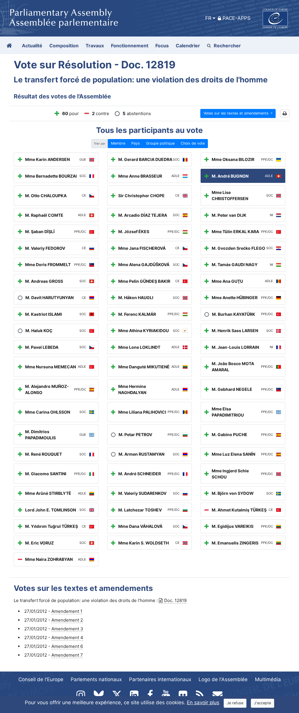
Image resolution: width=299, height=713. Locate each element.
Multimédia (268, 679)
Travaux (95, 45)
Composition (64, 45)
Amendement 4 (67, 637)
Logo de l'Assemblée (223, 679)
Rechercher (227, 45)
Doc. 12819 (175, 600)
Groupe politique (160, 143)
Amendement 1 (66, 611)
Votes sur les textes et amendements (237, 113)
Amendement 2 (67, 620)
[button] (285, 113)
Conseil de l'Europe (40, 679)
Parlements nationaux (96, 679)
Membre (118, 143)
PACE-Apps (236, 18)
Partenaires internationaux (160, 679)
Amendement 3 (67, 629)
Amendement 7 (67, 655)
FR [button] (208, 18)
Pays (135, 143)
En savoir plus (203, 702)
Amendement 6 (67, 646)
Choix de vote (193, 143)
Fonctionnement (129, 45)
